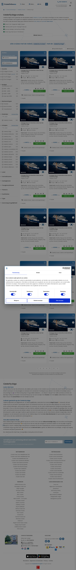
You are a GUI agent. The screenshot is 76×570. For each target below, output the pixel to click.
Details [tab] (38, 272)
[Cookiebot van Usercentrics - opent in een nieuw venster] (63, 268)
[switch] (30, 294)
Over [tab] (60, 272)
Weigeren (16, 300)
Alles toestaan (59, 300)
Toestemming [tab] (15, 272)
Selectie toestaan (38, 300)
